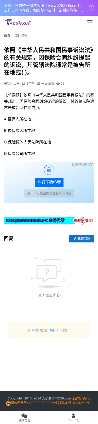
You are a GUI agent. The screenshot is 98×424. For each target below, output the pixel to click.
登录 (35, 330)
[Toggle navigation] (89, 22)
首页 (7, 35)
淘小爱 (46, 398)
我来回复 (84, 239)
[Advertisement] (49, 366)
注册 (52, 330)
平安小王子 (12, 83)
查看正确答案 (49, 182)
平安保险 (47, 83)
